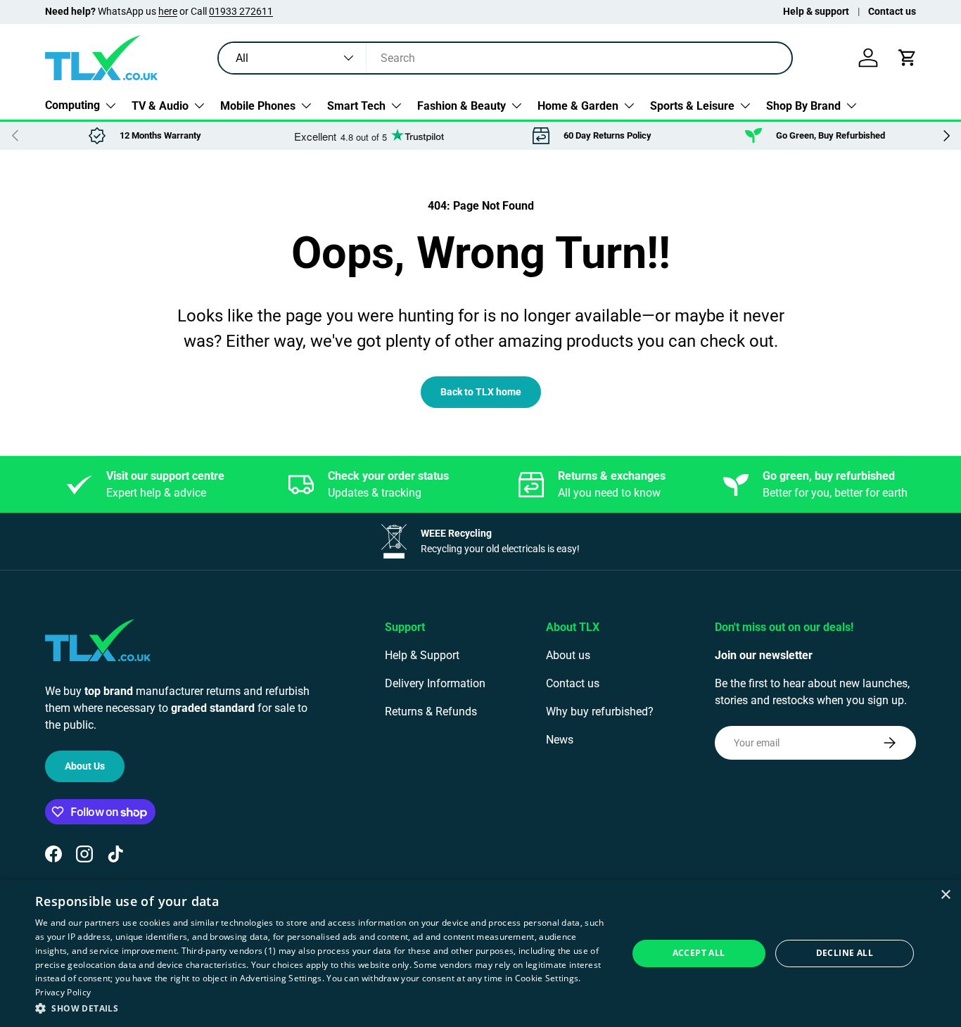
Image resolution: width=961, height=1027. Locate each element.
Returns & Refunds (431, 711)
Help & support (816, 12)
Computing (72, 105)
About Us (85, 766)
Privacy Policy (63, 992)
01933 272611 (241, 12)
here (167, 12)
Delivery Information (435, 683)
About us (568, 655)
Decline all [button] (844, 953)
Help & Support (422, 655)
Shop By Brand (803, 105)
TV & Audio (160, 105)
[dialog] (480, 953)
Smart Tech (356, 105)
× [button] (945, 895)
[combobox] (505, 58)
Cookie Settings (547, 978)
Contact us (892, 12)
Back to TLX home (480, 391)
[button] (907, 57)
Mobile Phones (257, 105)
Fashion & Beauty (461, 105)
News (559, 739)
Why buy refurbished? (600, 711)
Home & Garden (577, 105)
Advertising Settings (281, 978)
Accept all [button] (699, 953)
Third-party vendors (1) (229, 951)
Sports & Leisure (692, 105)
